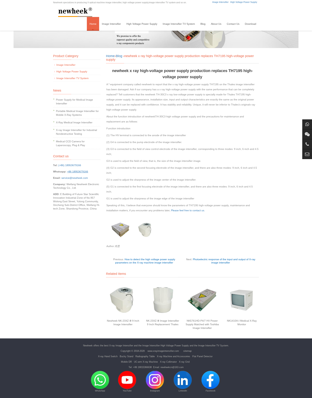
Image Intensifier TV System (179, 23)
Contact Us (233, 23)
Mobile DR (126, 361)
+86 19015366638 (142, 367)
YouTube (127, 391)
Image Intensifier (220, 2)
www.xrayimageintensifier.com (163, 351)
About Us (216, 23)
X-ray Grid (184, 361)
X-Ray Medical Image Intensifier (74, 122)
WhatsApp (100, 391)
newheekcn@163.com (172, 367)
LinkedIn (183, 391)
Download (250, 23)
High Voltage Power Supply (243, 2)
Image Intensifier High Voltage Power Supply (165, 345)
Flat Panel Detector (202, 356)
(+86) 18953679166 (69, 165)
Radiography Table (145, 356)
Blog (202, 23)
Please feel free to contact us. (188, 210)
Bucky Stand (126, 356)
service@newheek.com (74, 177)
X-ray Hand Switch (108, 356)
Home (93, 23)
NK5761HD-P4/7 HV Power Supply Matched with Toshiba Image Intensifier (202, 324)
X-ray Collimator (168, 361)
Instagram (155, 391)
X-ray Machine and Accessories (173, 356)
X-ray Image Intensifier (121, 345)
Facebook (210, 391)
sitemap (187, 351)
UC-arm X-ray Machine (146, 361)
